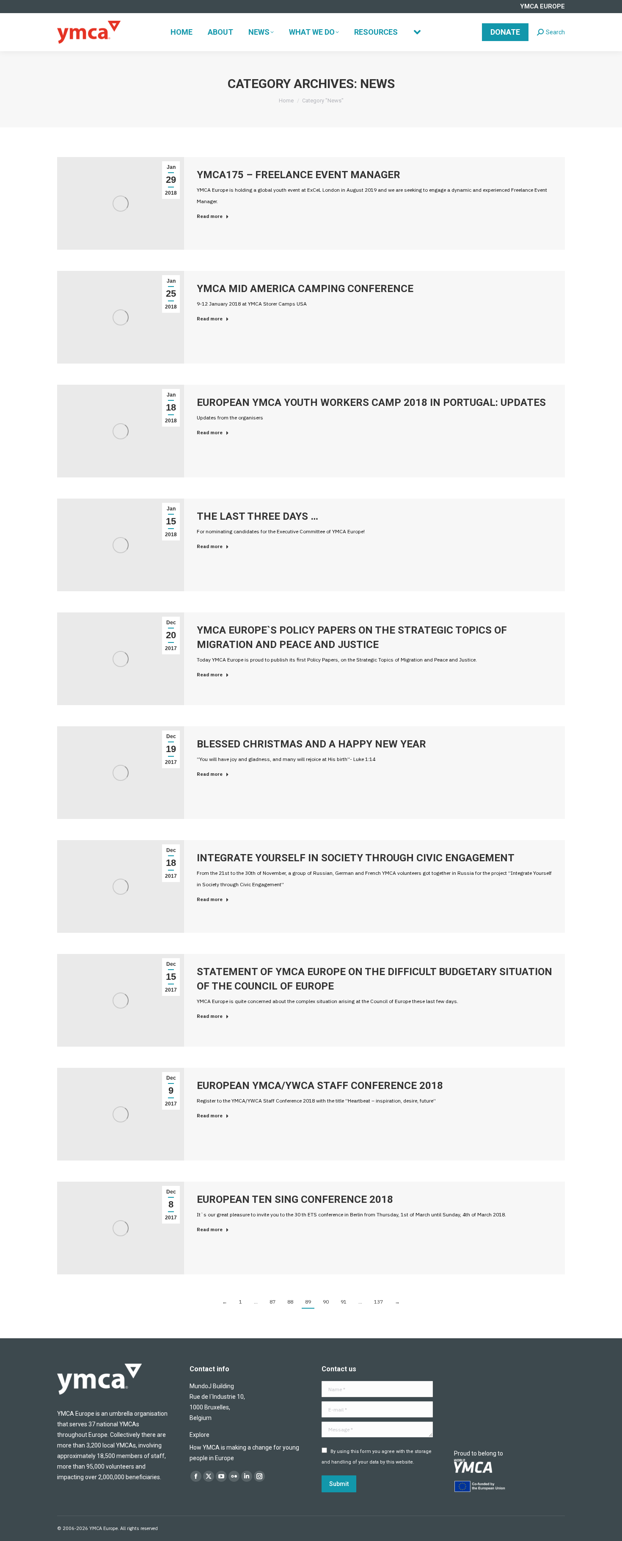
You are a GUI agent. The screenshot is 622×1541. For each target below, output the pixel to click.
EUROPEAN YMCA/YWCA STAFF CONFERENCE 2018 (320, 1086)
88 (290, 1301)
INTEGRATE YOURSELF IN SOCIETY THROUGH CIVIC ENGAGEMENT (356, 858)
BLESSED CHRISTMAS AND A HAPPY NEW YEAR (311, 744)
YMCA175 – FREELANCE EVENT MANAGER (298, 175)
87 (272, 1301)
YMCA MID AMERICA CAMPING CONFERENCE (305, 289)
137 (378, 1301)
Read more (210, 216)
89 (308, 1301)
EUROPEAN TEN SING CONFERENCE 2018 (295, 1199)
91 (344, 1301)
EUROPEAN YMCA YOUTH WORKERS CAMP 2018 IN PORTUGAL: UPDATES (371, 402)
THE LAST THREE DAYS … (257, 516)
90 (326, 1301)
